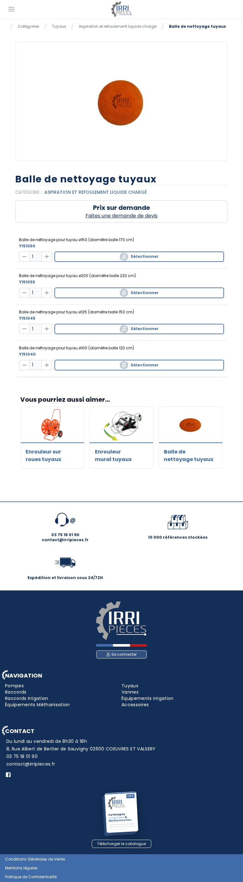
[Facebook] (8, 775)
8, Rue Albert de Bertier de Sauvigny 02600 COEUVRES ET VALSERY (81, 749)
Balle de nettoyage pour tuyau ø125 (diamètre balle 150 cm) (76, 312)
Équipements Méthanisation (37, 704)
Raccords (16, 692)
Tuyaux (59, 26)
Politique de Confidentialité (31, 876)
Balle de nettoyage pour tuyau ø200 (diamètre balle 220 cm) (77, 275)
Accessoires (135, 704)
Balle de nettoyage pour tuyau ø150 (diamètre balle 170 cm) (76, 239)
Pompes (14, 686)
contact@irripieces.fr (30, 764)
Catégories (28, 26)
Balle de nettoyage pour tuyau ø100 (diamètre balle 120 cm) (76, 348)
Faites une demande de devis (121, 215)
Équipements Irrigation (148, 698)
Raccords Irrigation (26, 698)
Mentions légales (21, 868)
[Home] (121, 9)
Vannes (130, 692)
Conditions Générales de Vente (35, 859)
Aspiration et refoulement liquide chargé (117, 26)
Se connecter (124, 654)
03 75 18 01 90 (22, 756)
